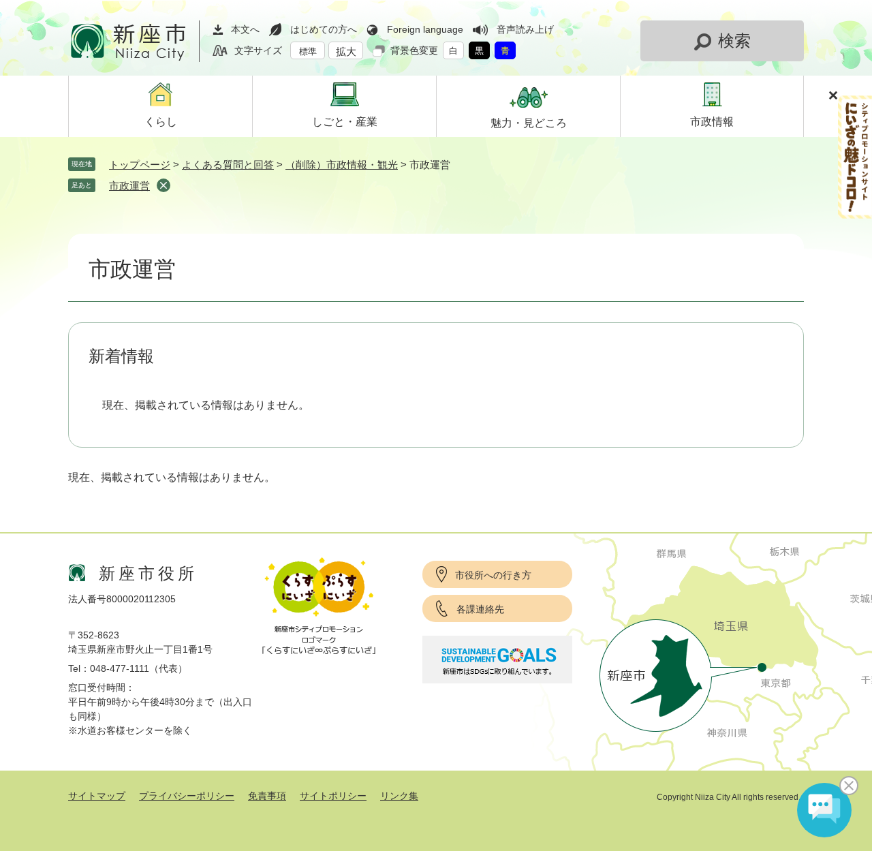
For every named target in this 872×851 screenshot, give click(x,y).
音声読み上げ (525, 29)
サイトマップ (96, 795)
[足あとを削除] (163, 185)
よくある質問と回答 (228, 164)
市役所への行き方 (493, 575)
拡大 (346, 51)
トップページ (139, 164)
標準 (308, 51)
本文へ (245, 29)
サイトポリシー (333, 795)
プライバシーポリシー (186, 795)
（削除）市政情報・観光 (341, 164)
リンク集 (399, 795)
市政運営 (129, 185)
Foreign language (425, 29)
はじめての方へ (323, 29)
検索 (734, 40)
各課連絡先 (480, 609)
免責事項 (267, 795)
